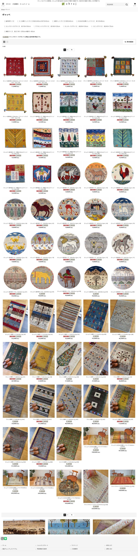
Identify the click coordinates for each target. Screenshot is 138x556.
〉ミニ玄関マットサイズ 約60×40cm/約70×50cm (33, 21)
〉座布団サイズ (9, 21)
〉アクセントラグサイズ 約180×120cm (47, 26)
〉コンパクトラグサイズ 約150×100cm (17, 26)
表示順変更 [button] (130, 42)
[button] (3, 4)
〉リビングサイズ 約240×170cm (102, 26)
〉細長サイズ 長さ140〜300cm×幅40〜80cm (19, 31)
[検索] (127, 4)
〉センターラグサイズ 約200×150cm (75, 26)
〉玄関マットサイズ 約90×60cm (62, 21)
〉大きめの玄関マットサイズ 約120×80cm (90, 21)
